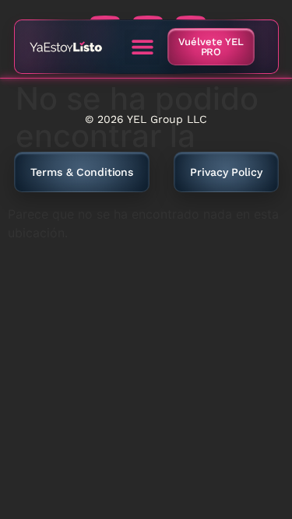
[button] (142, 47)
